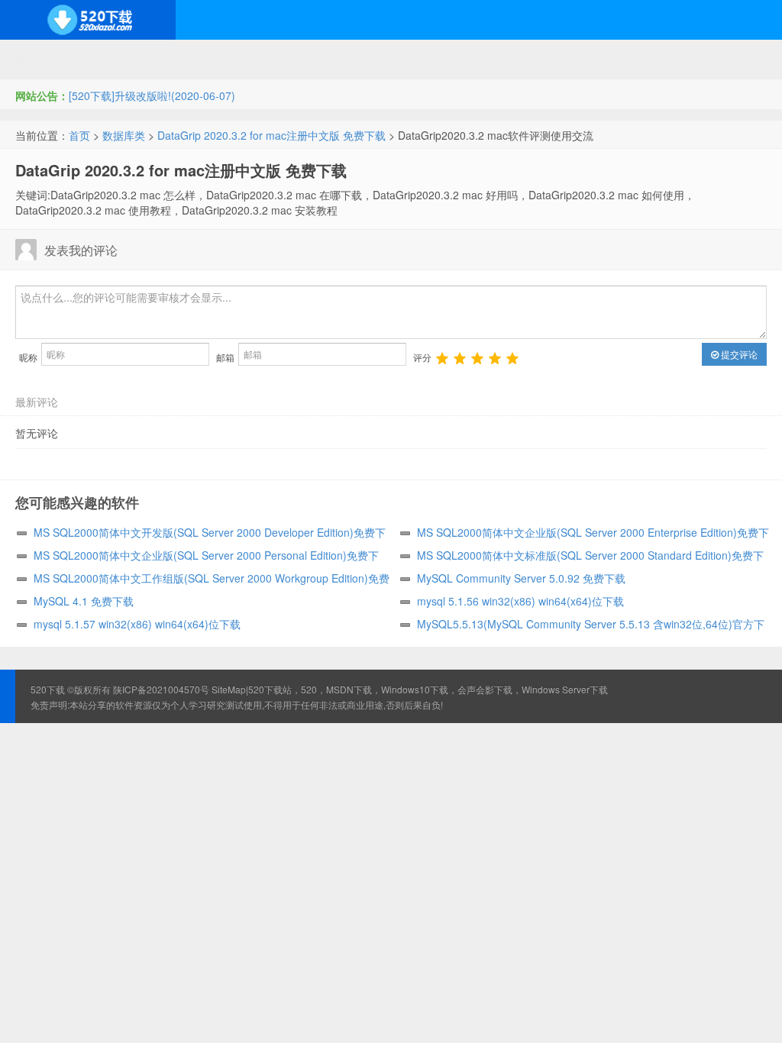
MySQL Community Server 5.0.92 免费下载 (521, 578)
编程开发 (176, 59)
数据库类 (123, 135)
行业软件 (496, 59)
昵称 (28, 356)
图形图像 (558, 59)
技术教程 (372, 59)
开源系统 (114, 59)
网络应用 (310, 59)
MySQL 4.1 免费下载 (84, 601)
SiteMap (229, 689)
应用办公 (434, 59)
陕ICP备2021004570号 (161, 689)
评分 (422, 356)
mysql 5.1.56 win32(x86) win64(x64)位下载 (520, 601)
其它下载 (620, 59)
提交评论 (738, 353)
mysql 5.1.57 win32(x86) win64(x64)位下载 (137, 623)
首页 (79, 135)
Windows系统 (41, 59)
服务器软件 (243, 59)
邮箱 (225, 356)
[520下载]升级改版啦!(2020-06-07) (152, 95)
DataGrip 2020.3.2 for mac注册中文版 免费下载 (271, 135)
